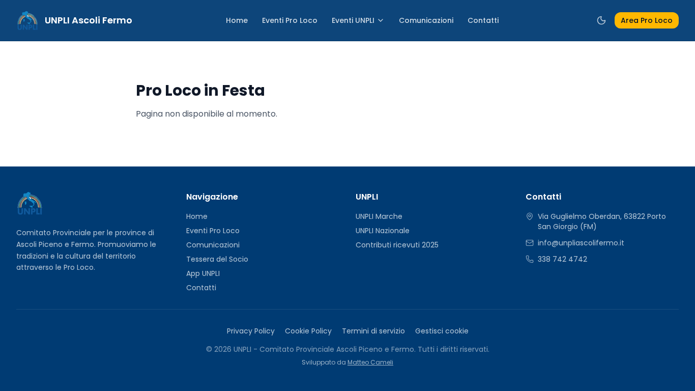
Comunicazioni (426, 20)
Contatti (483, 20)
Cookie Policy (308, 331)
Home (237, 20)
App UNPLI (203, 273)
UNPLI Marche (379, 216)
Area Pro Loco (647, 20)
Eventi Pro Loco (289, 20)
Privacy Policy (251, 331)
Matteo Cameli (370, 362)
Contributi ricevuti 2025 (397, 245)
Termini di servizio (373, 331)
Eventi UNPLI (353, 20)
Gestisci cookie (442, 331)
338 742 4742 (562, 259)
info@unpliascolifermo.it (581, 243)
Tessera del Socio (217, 259)
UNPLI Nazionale (383, 231)
